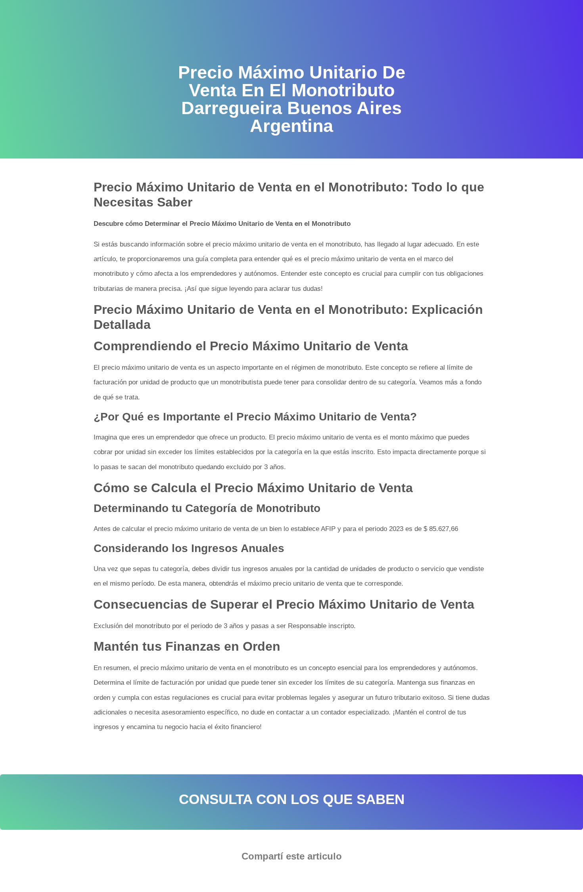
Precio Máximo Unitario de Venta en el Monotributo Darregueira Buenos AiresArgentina (218, 752)
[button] (267, 878)
